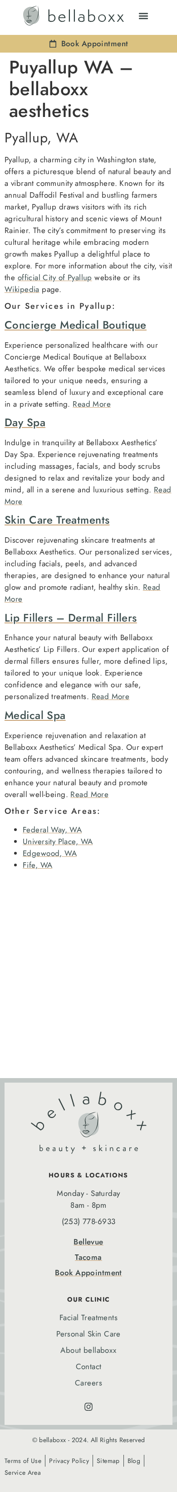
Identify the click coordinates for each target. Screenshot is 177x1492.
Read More (92, 404)
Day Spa (25, 422)
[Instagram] (88, 1407)
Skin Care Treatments (57, 520)
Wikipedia (22, 289)
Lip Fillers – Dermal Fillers (71, 618)
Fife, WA (37, 865)
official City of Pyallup (55, 277)
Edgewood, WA (50, 853)
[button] (143, 15)
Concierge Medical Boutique (76, 325)
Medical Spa (35, 715)
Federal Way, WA (52, 829)
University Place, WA (58, 841)
